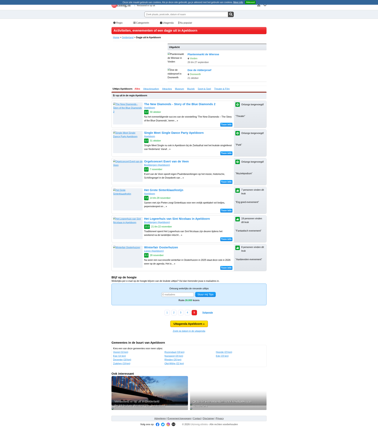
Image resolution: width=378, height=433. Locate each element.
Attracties (167, 89)
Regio (119, 23)
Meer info (238, 2)
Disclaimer (208, 418)
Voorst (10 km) (120, 352)
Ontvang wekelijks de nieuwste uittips (189, 288)
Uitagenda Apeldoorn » (189, 323)
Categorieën (142, 23)
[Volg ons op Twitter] (163, 424)
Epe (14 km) (119, 356)
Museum (179, 89)
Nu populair (185, 23)
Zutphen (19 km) (121, 363)
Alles (137, 89)
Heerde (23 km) (224, 352)
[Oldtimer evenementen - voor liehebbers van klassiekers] (228, 409)
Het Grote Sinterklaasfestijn (163, 190)
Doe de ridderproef (199, 70)
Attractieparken (151, 89)
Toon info (226, 124)
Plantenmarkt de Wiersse (203, 54)
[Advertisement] (138, 64)
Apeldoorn (149, 107)
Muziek (191, 89)
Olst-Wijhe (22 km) (174, 363)
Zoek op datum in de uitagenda (189, 331)
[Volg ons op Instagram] (168, 424)
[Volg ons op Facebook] (157, 424)
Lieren (154, 251)
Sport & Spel (204, 89)
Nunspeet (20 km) (173, 356)
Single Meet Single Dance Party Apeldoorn (174, 132)
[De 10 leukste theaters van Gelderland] (149, 409)
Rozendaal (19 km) (174, 352)
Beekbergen (157, 165)
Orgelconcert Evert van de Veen (166, 161)
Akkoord (250, 2)
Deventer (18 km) (122, 359)
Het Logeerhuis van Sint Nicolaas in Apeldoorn (177, 218)
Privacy (220, 418)
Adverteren (160, 418)
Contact (197, 418)
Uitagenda (168, 23)
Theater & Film (222, 89)
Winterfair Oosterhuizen (161, 247)
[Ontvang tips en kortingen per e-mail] (173, 424)
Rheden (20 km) (172, 359)
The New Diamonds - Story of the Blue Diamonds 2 (179, 104)
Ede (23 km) (222, 356)
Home (116, 37)
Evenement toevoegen (179, 418)
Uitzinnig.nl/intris (199, 424)
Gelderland (127, 37)
